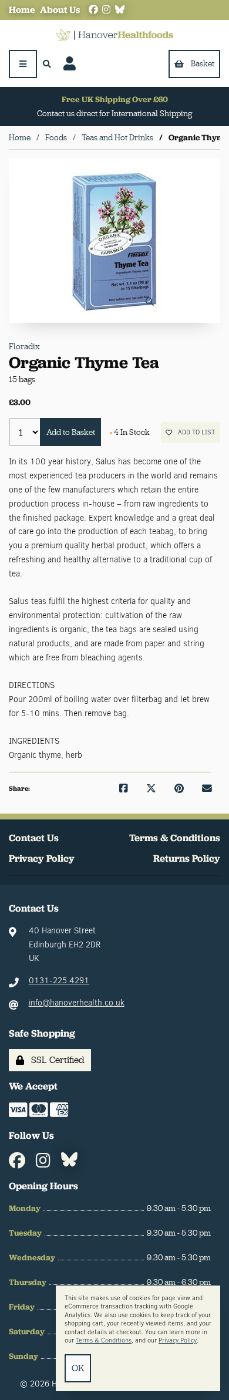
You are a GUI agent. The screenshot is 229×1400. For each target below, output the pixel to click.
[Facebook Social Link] (93, 10)
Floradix (24, 346)
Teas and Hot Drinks (117, 137)
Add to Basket (70, 432)
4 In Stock (130, 432)
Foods (56, 137)
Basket (202, 63)
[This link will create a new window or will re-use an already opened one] (123, 789)
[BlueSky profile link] (119, 10)
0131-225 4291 (59, 980)
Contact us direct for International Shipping (114, 113)
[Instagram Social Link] (106, 10)
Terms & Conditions (174, 837)
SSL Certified (55, 1060)
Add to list (194, 432)
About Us (60, 10)
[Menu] (23, 64)
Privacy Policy (42, 858)
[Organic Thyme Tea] (114, 240)
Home (22, 10)
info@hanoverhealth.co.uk (76, 1002)
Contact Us (34, 837)
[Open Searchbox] (47, 64)
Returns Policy (186, 858)
